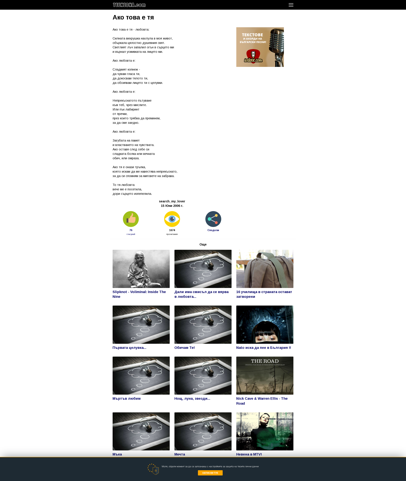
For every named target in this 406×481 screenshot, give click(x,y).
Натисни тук (210, 472)
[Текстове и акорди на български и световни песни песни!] (260, 46)
